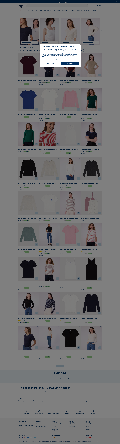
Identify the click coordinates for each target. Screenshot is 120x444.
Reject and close (50, 63)
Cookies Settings (60, 59)
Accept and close (70, 63)
